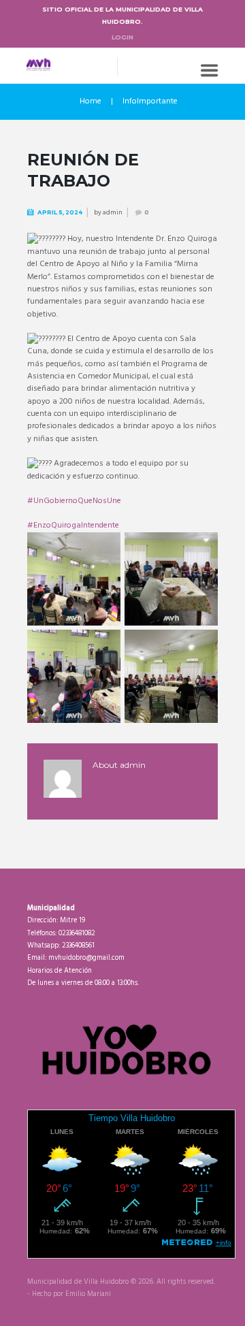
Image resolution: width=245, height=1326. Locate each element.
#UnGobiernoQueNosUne (74, 501)
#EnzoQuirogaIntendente (73, 525)
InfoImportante (150, 101)
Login (122, 37)
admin (112, 212)
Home (90, 101)
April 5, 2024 (59, 212)
